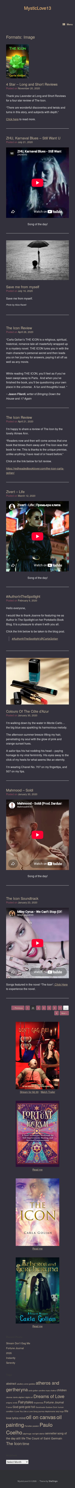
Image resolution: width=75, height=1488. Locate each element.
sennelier (51, 1433)
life (66, 1411)
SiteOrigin (53, 1481)
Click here (12, 119)
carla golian (33, 1390)
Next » (64, 1013)
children (62, 1390)
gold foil (30, 1407)
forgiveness (38, 1402)
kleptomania (50, 1411)
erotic (15, 1402)
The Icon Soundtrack (22, 898)
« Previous (18, 1008)
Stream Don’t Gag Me (18, 1343)
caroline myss (44, 1390)
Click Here (61, 984)
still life (20, 1438)
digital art (29, 1397)
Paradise (28, 1426)
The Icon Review (19, 327)
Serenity (10, 1362)
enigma (9, 1402)
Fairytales (25, 1401)
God (15, 1407)
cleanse (9, 1397)
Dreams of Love (48, 1396)
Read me (37, 1169)
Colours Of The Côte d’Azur (27, 711)
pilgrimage (27, 1433)
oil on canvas (41, 1416)
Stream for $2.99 (29, 1092)
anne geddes (29, 1384)
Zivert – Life (15, 491)
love (8, 1418)
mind (22, 1418)
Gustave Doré (51, 1407)
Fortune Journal (15, 1348)
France (9, 1407)
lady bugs (60, 1411)
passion (36, 1426)
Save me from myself (22, 286)
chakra (53, 1390)
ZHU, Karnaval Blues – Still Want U (33, 137)
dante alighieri (19, 1397)
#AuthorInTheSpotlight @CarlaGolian (35, 639)
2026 (9, 1353)
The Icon (14, 1443)
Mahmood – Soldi (19, 790)
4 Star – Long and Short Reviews (32, 84)
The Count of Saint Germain (44, 1438)
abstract (11, 1383)
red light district (38, 1433)
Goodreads (40, 1407)
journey (41, 1411)
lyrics (15, 1418)
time (25, 1443)
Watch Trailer (48, 1092)
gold (21, 1407)
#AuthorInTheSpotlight (23, 596)
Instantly (10, 1358)
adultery (20, 1384)
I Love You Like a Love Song (26, 1411)
